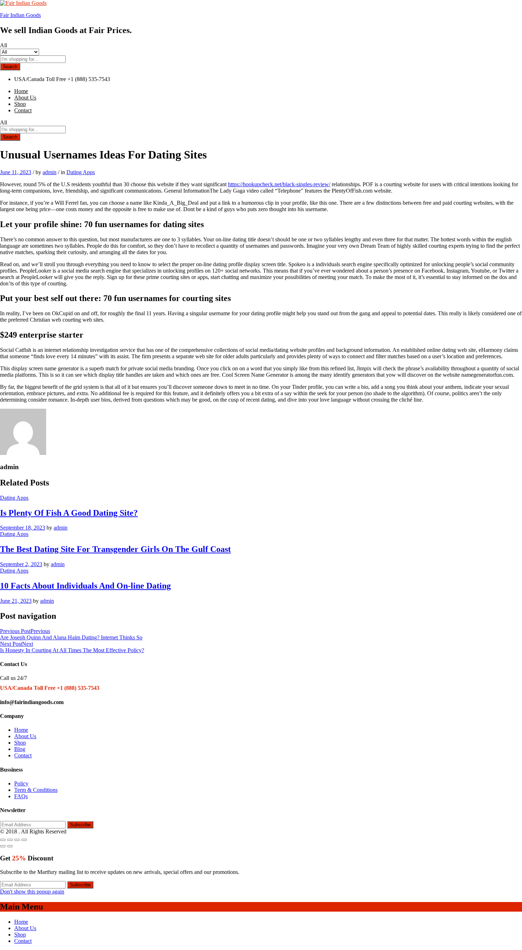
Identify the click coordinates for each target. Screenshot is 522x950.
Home (21, 91)
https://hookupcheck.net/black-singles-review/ (279, 184)
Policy (21, 783)
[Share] (10, 840)
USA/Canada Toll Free (40, 79)
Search (10, 66)
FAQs (21, 796)
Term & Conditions (36, 790)
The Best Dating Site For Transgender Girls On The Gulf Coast (115, 549)
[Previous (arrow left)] (3, 846)
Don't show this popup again (32, 892)
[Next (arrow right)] (10, 846)
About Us (25, 98)
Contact (23, 110)
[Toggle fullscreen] (17, 840)
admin (49, 172)
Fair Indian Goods (20, 15)
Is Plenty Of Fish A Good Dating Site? (69, 512)
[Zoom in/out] (24, 840)
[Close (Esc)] (3, 840)
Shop (20, 104)
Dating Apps (80, 172)
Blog (19, 749)
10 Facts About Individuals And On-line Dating (85, 585)
